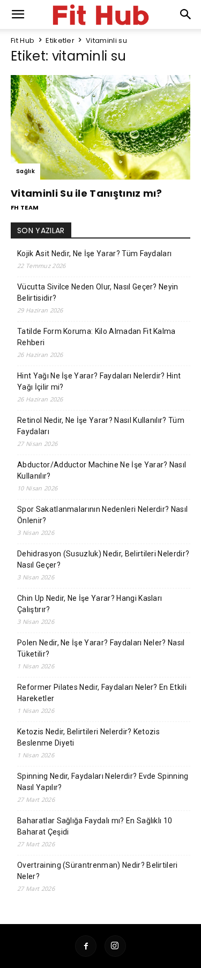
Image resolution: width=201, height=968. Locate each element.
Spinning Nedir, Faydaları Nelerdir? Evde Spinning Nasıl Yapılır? (103, 782)
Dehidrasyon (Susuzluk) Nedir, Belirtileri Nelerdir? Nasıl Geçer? (103, 559)
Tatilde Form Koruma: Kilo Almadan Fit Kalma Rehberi (96, 337)
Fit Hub (22, 40)
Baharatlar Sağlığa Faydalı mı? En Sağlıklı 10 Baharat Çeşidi (94, 826)
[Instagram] (115, 946)
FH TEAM (25, 207)
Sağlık (25, 171)
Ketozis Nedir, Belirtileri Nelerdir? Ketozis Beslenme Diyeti (88, 737)
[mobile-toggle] (18, 14)
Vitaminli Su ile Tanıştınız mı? (86, 193)
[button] (186, 14)
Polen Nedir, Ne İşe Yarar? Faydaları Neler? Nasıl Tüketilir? (101, 648)
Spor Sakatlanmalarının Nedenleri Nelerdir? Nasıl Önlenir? (102, 515)
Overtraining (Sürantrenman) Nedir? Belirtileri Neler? (97, 871)
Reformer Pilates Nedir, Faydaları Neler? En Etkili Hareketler (102, 693)
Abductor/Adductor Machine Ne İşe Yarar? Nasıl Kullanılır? (101, 470)
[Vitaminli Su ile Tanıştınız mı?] (100, 127)
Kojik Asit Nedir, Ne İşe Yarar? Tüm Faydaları (94, 253)
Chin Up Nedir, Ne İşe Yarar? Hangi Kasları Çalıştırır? (89, 604)
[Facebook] (85, 946)
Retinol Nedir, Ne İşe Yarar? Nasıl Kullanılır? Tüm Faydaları (100, 426)
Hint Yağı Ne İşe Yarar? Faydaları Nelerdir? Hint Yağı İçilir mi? (99, 381)
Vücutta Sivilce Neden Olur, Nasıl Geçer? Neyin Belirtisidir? (97, 292)
